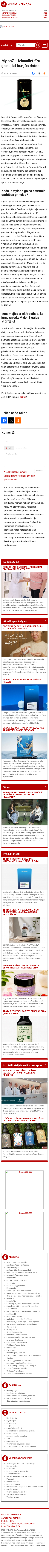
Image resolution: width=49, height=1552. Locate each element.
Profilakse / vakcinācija (16, 1345)
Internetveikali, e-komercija (17, 1471)
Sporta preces (12, 1441)
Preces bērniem (13, 1482)
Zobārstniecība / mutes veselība (19, 1373)
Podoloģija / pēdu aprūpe (17, 1342)
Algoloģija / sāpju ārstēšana (18, 1265)
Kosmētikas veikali (14, 1474)
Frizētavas (11, 1469)
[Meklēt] (37, 45)
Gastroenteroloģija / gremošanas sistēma (23, 1293)
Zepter (23, 397)
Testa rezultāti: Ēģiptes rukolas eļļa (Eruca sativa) (24, 1012)
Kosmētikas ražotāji (14, 1428)
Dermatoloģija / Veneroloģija (18, 1275)
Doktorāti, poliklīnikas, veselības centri (22, 1273)
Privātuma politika (10, 1526)
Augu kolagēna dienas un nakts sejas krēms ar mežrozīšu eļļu (21, 966)
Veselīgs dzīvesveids (20, 1458)
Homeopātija (12, 1390)
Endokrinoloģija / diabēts (16, 1286)
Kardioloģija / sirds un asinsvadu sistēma (23, 1304)
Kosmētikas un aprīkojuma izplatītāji (21, 1431)
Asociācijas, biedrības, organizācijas (21, 1463)
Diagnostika (11, 1278)
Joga (9, 1426)
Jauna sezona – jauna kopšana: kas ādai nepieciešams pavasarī (23, 729)
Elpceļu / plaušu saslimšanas (18, 1280)
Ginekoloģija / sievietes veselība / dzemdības (24, 1296)
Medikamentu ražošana (16, 1393)
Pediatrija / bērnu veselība (17, 1335)
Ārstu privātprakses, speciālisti (19, 1270)
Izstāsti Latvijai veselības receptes (22, 1065)
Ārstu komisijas (13, 1267)
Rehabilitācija (17, 1412)
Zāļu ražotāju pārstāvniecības (18, 1401)
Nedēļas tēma (11, 561)
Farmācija (15, 1385)
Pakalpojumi (11, 1479)
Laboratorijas (12, 1309)
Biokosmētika (12, 1466)
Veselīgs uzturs (13, 1497)
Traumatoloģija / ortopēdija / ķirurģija (21, 1366)
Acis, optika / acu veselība (17, 1262)
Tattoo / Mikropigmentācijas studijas (21, 1446)
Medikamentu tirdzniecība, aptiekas (21, 1396)
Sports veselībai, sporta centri (18, 1444)
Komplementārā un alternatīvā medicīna (22, 1306)
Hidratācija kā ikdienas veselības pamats (22, 680)
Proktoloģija (11, 1348)
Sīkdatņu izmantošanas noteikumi (18, 1524)
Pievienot (39, 471)
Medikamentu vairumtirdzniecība (19, 1398)
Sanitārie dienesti (13, 1484)
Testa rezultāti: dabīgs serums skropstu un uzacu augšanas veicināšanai (21, 912)
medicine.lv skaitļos (19, 4)
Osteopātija (11, 1327)
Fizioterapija (11, 1423)
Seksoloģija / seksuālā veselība (19, 1360)
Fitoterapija (11, 1288)
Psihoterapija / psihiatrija (16, 1353)
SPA (8, 1439)
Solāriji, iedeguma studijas (17, 1492)
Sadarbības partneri (11, 1518)
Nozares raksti (9, 15)
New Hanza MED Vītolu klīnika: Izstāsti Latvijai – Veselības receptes (20, 1072)
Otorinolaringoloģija (14, 1332)
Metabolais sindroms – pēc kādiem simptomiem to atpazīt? (22, 568)
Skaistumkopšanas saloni (17, 1436)
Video (6, 787)
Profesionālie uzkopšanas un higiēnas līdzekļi (25, 1487)
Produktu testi (11, 853)
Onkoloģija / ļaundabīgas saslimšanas (22, 1324)
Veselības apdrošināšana (17, 1494)
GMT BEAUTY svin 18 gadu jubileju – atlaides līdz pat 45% (23, 627)
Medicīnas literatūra (14, 1317)
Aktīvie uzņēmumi (9, 13)
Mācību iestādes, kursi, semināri (19, 1476)
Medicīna (14, 1257)
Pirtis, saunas (12, 1433)
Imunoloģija (11, 1301)
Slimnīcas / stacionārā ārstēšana (19, 1363)
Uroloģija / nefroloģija (15, 1371)
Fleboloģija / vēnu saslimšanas (19, 1291)
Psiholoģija (11, 1350)
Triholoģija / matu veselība (17, 1368)
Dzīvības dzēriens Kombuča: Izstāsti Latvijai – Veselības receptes (23, 1119)
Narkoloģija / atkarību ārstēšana (19, 1319)
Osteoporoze (12, 1329)
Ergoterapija (11, 1421)
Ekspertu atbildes (10, 17)
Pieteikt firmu (7, 1521)
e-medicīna (11, 1283)
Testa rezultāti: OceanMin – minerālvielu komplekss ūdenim (21, 860)
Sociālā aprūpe (12, 1489)
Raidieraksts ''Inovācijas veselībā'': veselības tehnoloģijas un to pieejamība (23, 794)
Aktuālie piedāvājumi (15, 621)
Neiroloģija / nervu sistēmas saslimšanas (23, 1322)
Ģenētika (10, 1298)
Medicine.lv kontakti (11, 1514)
